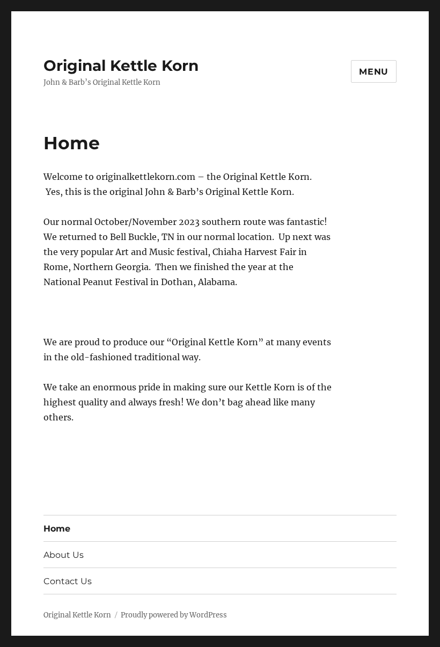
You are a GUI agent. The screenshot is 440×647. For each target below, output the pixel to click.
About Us (63, 555)
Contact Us (67, 581)
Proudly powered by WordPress (174, 615)
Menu (373, 72)
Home (56, 529)
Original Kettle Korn (121, 65)
